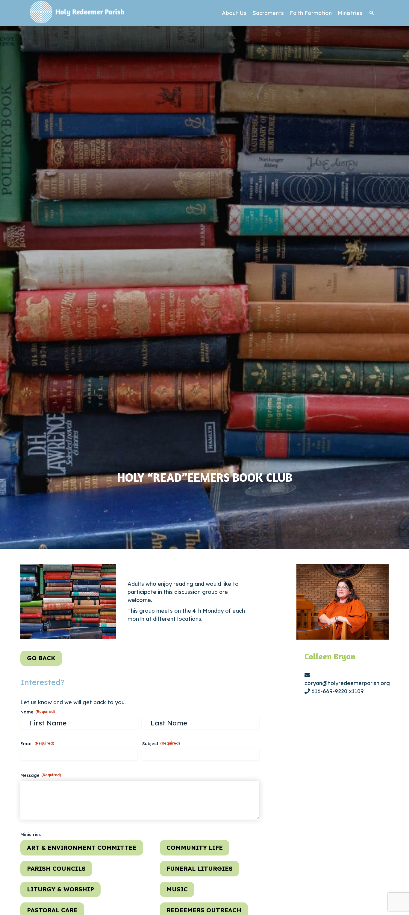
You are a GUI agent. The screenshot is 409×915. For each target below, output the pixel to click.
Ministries (350, 13)
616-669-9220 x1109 (337, 691)
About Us (234, 13)
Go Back (41, 658)
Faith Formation (311, 13)
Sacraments (268, 13)
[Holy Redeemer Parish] (77, 13)
